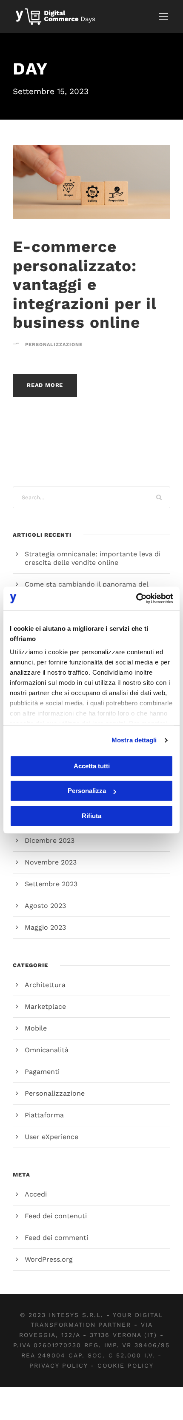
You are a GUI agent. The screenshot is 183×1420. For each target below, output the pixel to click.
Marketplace (45, 1006)
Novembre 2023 (51, 862)
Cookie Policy (125, 1365)
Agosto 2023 (45, 906)
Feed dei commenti (56, 1238)
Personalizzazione (54, 344)
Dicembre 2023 (49, 840)
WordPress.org (49, 1259)
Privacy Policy (58, 1365)
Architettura (45, 985)
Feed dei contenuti (56, 1216)
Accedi (36, 1194)
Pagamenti (42, 1072)
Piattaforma (44, 1115)
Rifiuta (91, 815)
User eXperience (51, 1137)
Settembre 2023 (51, 884)
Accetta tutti (92, 766)
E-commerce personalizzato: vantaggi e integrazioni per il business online (84, 285)
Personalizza (87, 790)
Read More (45, 385)
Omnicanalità (47, 1050)
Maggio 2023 (45, 927)
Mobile (36, 1028)
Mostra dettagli (134, 740)
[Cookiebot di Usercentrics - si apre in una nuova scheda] (136, 598)
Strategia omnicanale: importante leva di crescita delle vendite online (92, 558)
